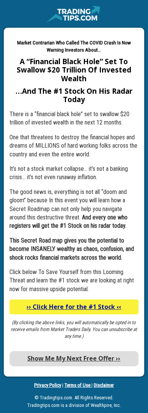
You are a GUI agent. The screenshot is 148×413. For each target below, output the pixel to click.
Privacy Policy (47, 385)
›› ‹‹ (74, 307)
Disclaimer (104, 385)
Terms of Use (78, 385)
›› (73, 358)
